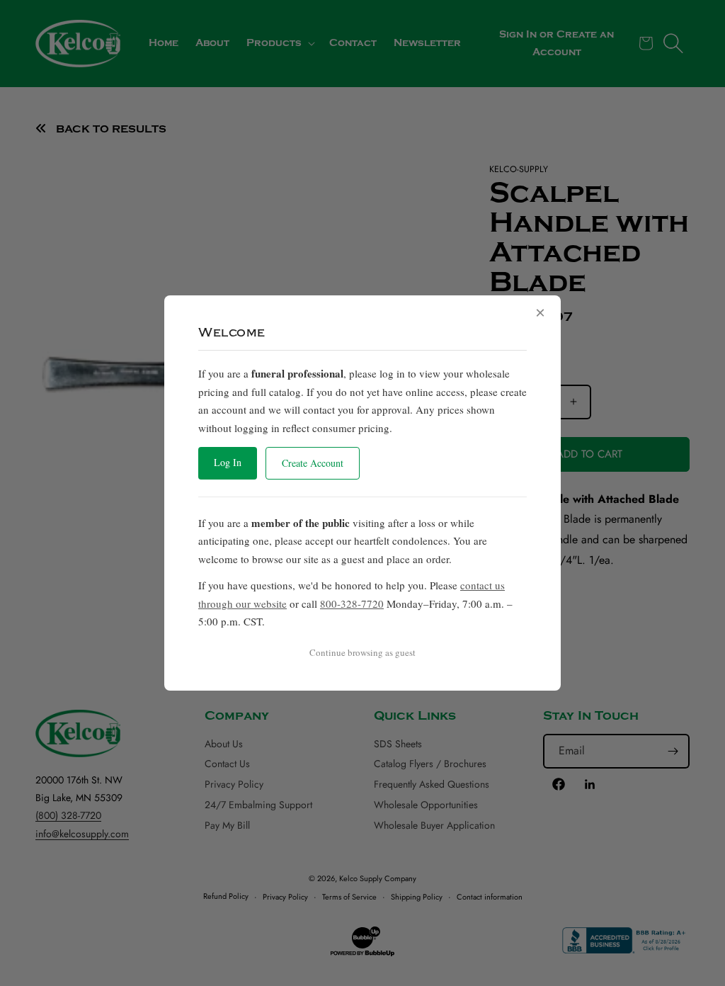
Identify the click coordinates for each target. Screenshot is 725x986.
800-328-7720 (352, 603)
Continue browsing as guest (362, 652)
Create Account (312, 463)
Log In (227, 462)
